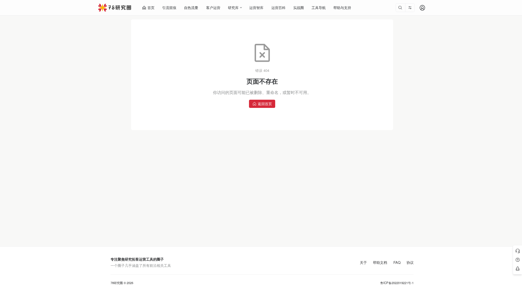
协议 (410, 262)
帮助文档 (380, 262)
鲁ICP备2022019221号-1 (397, 283)
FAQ (397, 262)
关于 (363, 262)
